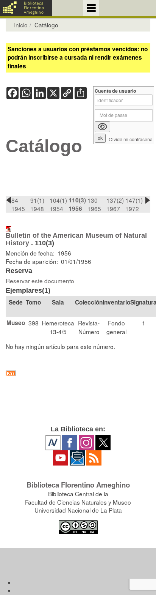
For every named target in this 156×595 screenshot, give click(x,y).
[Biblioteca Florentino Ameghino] (26, 8)
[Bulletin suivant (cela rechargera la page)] (147, 200)
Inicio (21, 25)
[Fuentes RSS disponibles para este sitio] (78, 373)
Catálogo (44, 146)
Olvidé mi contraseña (131, 139)
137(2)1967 (115, 204)
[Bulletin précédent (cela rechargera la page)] (8, 200)
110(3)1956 (77, 204)
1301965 (94, 204)
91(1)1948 (37, 204)
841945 (18, 204)
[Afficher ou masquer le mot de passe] (102, 127)
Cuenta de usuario (115, 91)
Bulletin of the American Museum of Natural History (76, 239)
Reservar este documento (40, 280)
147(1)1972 (134, 204)
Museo (15, 323)
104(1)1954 (58, 204)
